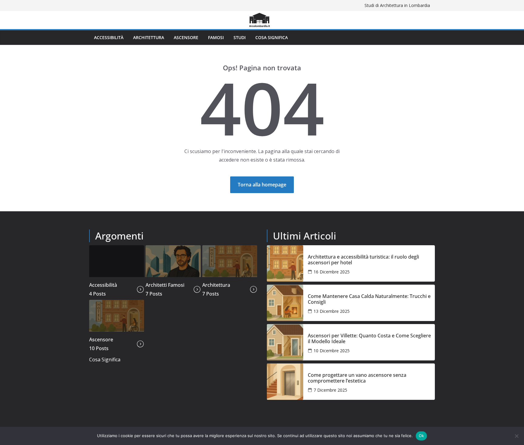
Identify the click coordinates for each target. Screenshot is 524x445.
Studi (239, 37)
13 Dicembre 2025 (332, 311)
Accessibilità (108, 37)
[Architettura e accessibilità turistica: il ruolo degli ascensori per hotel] (285, 263)
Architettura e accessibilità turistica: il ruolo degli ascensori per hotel (363, 260)
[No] (516, 436)
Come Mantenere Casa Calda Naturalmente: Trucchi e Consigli (369, 299)
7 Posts (154, 293)
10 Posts (99, 348)
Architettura (148, 37)
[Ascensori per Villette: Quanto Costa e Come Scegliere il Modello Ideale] (285, 342)
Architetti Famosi (165, 285)
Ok (421, 435)
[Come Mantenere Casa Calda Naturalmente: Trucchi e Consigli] (285, 303)
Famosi (216, 37)
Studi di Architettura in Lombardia (397, 5)
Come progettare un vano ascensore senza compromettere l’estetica (357, 378)
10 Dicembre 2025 (332, 350)
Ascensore (186, 37)
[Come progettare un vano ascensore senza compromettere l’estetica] (285, 381)
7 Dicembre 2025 (330, 390)
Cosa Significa (271, 37)
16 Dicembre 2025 (332, 272)
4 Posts (97, 293)
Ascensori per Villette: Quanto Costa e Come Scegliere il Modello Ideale (369, 338)
